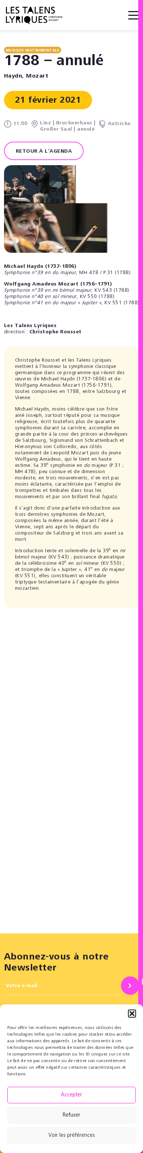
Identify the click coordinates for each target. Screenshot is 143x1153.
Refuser (71, 1115)
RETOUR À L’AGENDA (44, 151)
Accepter (71, 1095)
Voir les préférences (71, 1135)
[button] (132, 1013)
